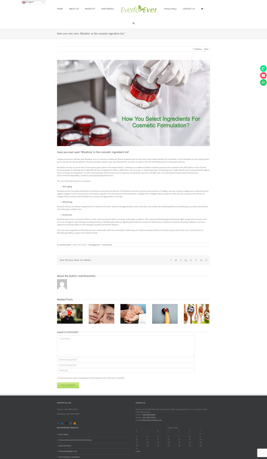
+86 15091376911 (149, 417)
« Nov (138, 451)
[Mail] (66, 423)
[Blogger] (75, 423)
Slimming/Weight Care (68, 451)
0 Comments (107, 245)
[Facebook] (58, 423)
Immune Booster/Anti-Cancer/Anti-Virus (75, 440)
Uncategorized (94, 245)
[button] (197, 8)
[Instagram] (71, 423)
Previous (198, 49)
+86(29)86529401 (149, 414)
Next (206, 49)
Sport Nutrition (65, 445)
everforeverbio (65, 245)
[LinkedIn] (62, 423)
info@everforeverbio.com (151, 420)
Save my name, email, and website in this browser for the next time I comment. (92, 378)
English (30, 2)
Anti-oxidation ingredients (69, 457)
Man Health (63, 434)
